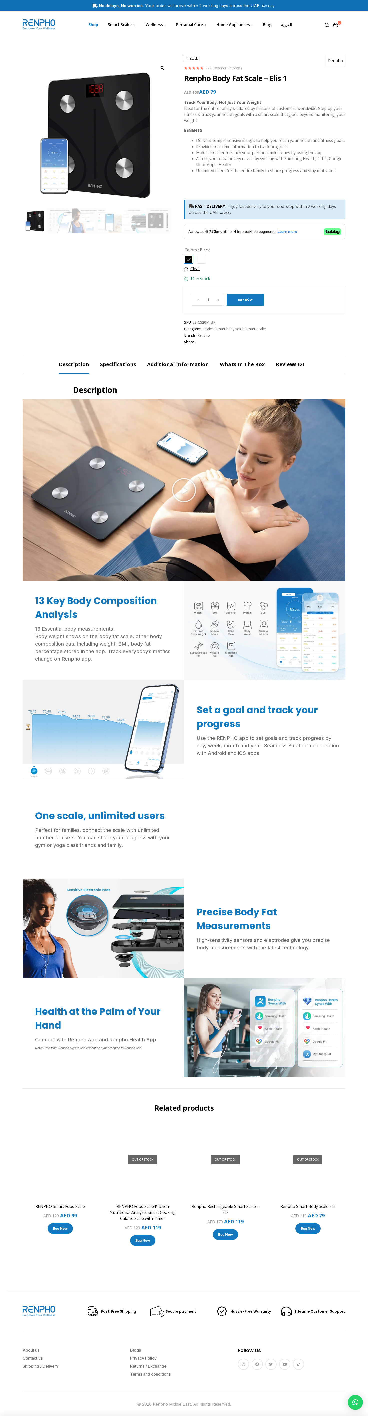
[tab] (74, 364)
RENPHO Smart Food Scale (60, 1206)
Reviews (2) (290, 364)
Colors (191, 250)
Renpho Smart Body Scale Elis (308, 1206)
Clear (195, 268)
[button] (184, 490)
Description (74, 364)
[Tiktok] (298, 1364)
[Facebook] (257, 1364)
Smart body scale (230, 328)
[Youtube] (284, 1364)
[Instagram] (243, 1364)
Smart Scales (256, 328)
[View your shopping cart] (335, 25)
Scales (208, 328)
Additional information (178, 364)
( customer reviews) (224, 68)
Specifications (118, 364)
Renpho (335, 60)
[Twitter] (271, 1364)
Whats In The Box (242, 364)
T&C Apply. (268, 6)
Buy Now (245, 299)
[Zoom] (162, 68)
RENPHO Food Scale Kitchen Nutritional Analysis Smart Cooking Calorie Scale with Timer (143, 1212)
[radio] (188, 259)
